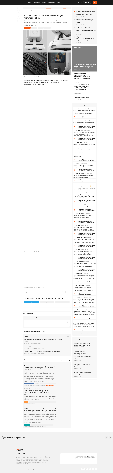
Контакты (83, 450)
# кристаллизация (39, 402)
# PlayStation (34, 27)
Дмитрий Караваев (80, 213)
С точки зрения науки (29, 383)
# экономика (42, 385)
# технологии (47, 27)
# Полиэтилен (47, 402)
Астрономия (27, 424)
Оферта (78, 450)
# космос (39, 426)
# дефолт (27, 385)
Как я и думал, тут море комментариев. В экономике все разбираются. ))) (84, 176)
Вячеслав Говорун (31, 10)
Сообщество (37, 2)
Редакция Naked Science (38, 348)
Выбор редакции (50, 385)
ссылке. (64, 7)
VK (62, 302)
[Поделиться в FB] (18, 11)
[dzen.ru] (90, 469)
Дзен (47, 302)
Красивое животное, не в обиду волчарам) (84, 206)
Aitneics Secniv (79, 273)
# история (32, 385)
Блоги (44, 2)
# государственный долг (45, 383)
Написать (87, 2)
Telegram (31, 302)
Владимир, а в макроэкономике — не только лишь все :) (83, 155)
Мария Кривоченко (37, 343)
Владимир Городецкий (81, 173)
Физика (26, 402)
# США (37, 385)
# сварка (53, 402)
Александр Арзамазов (81, 192)
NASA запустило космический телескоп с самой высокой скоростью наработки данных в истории (40, 410)
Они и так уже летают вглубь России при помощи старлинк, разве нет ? (84, 145)
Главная (29, 2)
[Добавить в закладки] (18, 8)
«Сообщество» (48, 7)
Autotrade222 (79, 183)
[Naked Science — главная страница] (21, 2)
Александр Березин (80, 237)
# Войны (37, 383)
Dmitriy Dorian (79, 108)
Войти (95, 2)
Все (44, 331)
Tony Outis (78, 309)
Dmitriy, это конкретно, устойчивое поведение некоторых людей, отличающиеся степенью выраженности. (84, 217)
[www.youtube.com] (87, 469)
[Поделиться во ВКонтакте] (18, 21)
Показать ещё (84, 334)
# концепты (40, 27)
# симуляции (27, 403)
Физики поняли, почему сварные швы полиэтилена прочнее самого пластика (37, 391)
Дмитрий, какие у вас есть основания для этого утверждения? (84, 166)
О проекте (88, 450)
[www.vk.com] (84, 469)
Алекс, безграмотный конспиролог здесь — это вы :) (85, 123)
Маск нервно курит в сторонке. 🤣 (82, 186)
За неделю (60, 360)
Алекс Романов (79, 261)
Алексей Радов (79, 142)
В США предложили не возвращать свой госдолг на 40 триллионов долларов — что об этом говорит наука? (40, 367)
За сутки (54, 360)
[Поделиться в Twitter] (18, 14)
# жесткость (31, 402)
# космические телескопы (30, 426)
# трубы (33, 403)
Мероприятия (51, 2)
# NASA (51, 424)
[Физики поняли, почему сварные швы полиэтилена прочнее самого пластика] (64, 395)
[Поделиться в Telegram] (18, 17)
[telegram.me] (93, 469)
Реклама (94, 450)
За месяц (67, 360)
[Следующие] (110, 437)
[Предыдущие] (106, 437)
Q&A (58, 2)
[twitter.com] (81, 469)
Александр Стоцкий (80, 204)
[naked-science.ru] (96, 469)
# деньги (54, 383)
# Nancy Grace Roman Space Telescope (39, 424)
